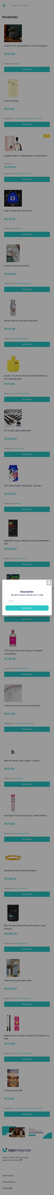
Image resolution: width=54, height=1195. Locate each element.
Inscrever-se (27, 608)
